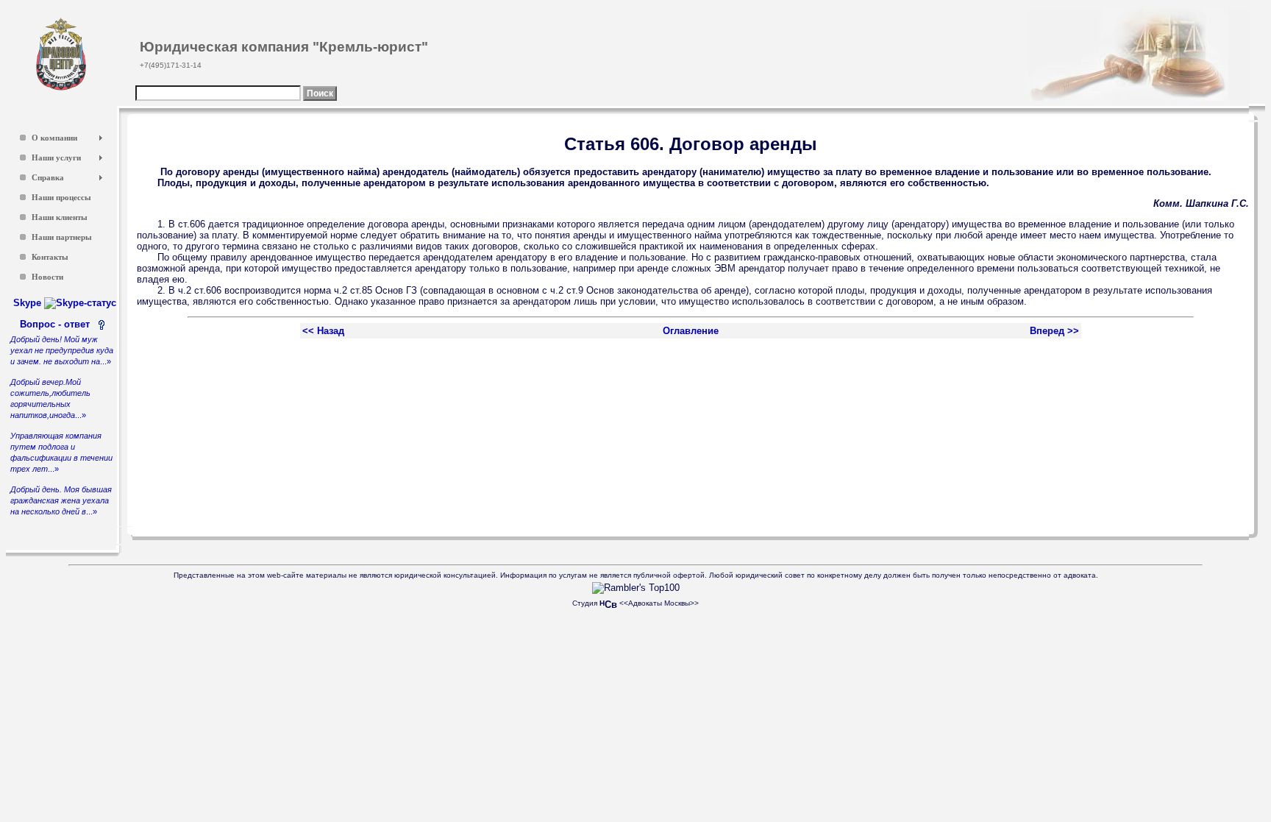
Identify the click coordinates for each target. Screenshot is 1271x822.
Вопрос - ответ (58, 324)
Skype (28, 302)
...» (61, 350)
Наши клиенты (60, 217)
